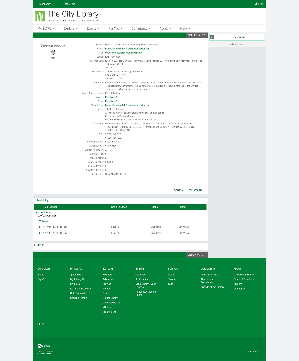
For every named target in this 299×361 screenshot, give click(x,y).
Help (40, 324)
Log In (261, 3)
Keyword (107, 274)
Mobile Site (253, 351)
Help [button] (183, 28)
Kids (170, 283)
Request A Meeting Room (146, 293)
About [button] (163, 28)
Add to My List (236, 44)
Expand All (179, 190)
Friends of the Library (212, 287)
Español (41, 279)
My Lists (75, 283)
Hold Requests (78, 293)
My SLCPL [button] (44, 28)
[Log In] (256, 3)
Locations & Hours (244, 274)
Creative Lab (109, 311)
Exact (106, 293)
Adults (171, 274)
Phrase (107, 288)
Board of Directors (244, 279)
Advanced (108, 279)
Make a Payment (210, 274)
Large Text (69, 3)
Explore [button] (69, 28)
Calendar (140, 274)
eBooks (107, 307)
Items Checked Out (80, 288)
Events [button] (92, 28)
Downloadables (111, 302)
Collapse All (195, 190)
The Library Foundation (207, 281)
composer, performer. (127, 48)
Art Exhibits (141, 279)
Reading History (79, 297)
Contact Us (239, 288)
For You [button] (114, 28)
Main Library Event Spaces (145, 285)
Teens (171, 279)
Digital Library (110, 297)
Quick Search (77, 274)
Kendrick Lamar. (124, 52)
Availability (42, 200)
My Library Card (78, 279)
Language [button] (43, 268)
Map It (40, 245)
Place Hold (239, 37)
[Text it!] (40, 227)
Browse (107, 283)
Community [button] (140, 28)
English (41, 274)
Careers (238, 283)
